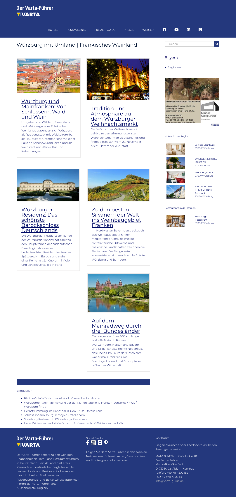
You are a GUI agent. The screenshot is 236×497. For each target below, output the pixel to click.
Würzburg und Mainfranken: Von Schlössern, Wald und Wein (44, 109)
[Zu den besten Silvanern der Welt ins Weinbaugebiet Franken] (118, 185)
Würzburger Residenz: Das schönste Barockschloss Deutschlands (40, 219)
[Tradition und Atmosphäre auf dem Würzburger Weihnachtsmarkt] (118, 79)
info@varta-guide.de (169, 481)
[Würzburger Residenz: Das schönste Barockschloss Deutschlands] (48, 185)
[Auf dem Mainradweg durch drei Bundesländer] (118, 293)
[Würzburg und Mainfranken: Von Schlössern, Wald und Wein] (48, 76)
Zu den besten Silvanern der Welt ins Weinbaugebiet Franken (116, 217)
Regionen (174, 67)
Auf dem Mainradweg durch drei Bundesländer (116, 325)
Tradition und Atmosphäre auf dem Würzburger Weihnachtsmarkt (114, 116)
